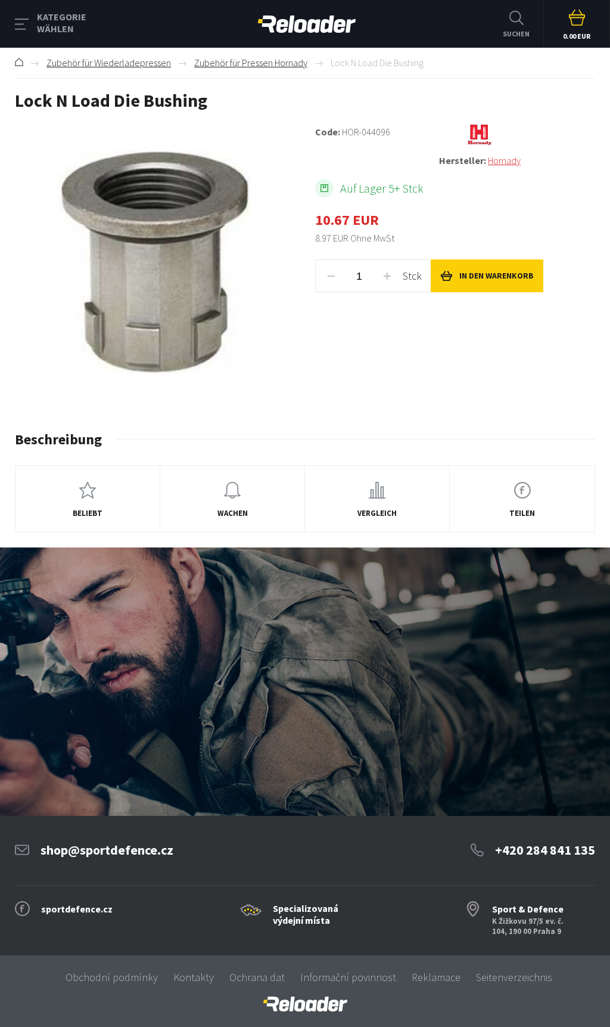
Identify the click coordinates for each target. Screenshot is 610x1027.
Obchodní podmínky (112, 977)
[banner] (305, 1004)
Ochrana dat (257, 977)
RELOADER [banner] (307, 24)
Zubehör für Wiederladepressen (108, 63)
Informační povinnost (348, 977)
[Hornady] (517, 135)
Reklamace (436, 977)
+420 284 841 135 (545, 850)
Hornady (504, 160)
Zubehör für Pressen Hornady (250, 63)
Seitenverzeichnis (514, 977)
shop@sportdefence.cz (107, 850)
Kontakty (193, 977)
